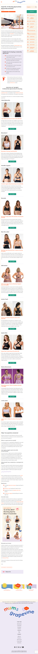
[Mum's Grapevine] (19, 1)
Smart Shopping (9, 567)
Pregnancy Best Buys (12, 11)
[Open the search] (37, 2)
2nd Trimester (4, 567)
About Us (19, 636)
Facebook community (19, 92)
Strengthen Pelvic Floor (17, 490)
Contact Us (19, 637)
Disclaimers (19, 642)
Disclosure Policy (5, 557)
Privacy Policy (19, 641)
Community (19, 625)
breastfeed (12, 33)
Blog (19, 632)
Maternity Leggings (9, 493)
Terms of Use (19, 639)
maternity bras (12, 82)
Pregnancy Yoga (7, 488)
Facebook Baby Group (18, 45)
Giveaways (19, 627)
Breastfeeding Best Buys (5, 11)
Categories (19, 630)
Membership (19, 623)
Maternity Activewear (12, 485)
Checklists (19, 628)
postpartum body (4, 92)
